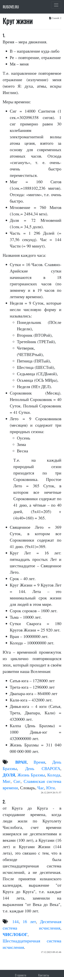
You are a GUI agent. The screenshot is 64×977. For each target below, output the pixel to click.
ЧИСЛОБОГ (15, 934)
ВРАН (21, 762)
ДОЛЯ (9, 775)
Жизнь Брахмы (31, 775)
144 (15, 921)
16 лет (29, 921)
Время (39, 762)
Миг (6, 781)
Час (40, 788)
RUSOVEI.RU (11, 6)
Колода (53, 775)
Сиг (17, 781)
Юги (50, 788)
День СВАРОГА (42, 768)
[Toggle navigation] (56, 5)
